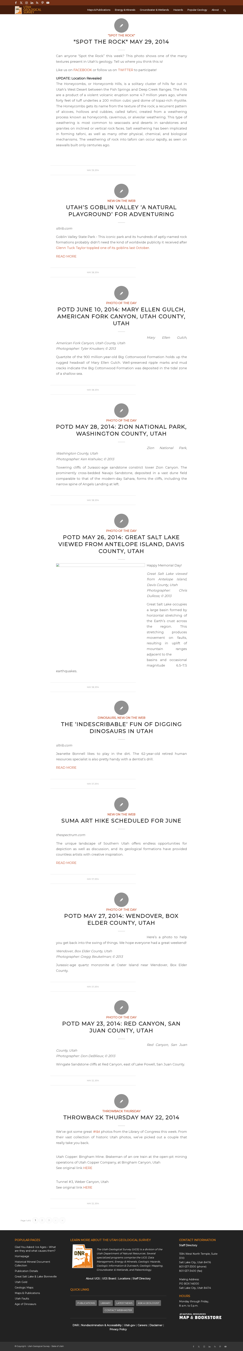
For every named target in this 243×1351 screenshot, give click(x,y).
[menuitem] (99, 9)
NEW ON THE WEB (121, 201)
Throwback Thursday (121, 1111)
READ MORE (66, 256)
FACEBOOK (82, 70)
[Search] (224, 9)
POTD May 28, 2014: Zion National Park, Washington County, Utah (121, 430)
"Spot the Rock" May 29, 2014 (121, 41)
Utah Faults (22, 1298)
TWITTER (125, 70)
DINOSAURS (107, 717)
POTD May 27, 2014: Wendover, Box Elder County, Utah (121, 919)
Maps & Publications (27, 1293)
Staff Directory (188, 1245)
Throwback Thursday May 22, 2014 (121, 1117)
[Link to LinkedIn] (31, 2)
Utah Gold (21, 1282)
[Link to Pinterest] (42, 2)
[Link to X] (21, 2)
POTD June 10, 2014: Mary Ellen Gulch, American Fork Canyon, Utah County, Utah (121, 316)
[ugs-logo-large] (28, 9)
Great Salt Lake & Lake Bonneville (36, 1276)
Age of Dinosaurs (25, 1304)
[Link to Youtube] (48, 2)
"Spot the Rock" (121, 35)
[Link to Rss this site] (37, 2)
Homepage (22, 1256)
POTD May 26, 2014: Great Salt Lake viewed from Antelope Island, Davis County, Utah (121, 544)
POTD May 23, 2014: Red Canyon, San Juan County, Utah (121, 1027)
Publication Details (26, 1271)
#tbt (96, 1132)
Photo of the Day (121, 303)
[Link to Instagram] (26, 2)
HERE (87, 1168)
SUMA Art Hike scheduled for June (121, 820)
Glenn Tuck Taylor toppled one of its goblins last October (102, 248)
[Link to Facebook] (15, 2)
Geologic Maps (24, 1287)
